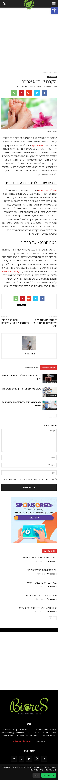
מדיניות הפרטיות (36, 769)
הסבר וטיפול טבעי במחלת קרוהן (41, 595)
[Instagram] (36, 758)
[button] (54, 10)
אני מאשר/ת (48, 775)
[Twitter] (29, 759)
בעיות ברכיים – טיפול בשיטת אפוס (40, 557)
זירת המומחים (51, 77)
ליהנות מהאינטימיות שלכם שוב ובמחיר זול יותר (45, 323)
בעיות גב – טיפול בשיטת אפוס (42, 582)
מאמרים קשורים (48, 367)
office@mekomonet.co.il (24, 741)
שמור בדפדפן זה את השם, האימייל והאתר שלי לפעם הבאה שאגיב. (28, 479)
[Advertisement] (29, 39)
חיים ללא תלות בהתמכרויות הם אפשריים (15, 321)
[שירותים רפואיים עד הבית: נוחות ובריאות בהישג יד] (50, 405)
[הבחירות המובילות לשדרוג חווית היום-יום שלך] (50, 378)
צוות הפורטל (47, 86)
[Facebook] (44, 759)
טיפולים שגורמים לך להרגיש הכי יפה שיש (38, 607)
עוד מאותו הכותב (31, 367)
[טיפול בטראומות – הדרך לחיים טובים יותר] (50, 392)
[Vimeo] (21, 759)
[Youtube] (14, 759)
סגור (36, 775)
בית (55, 72)
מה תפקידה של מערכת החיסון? (42, 570)
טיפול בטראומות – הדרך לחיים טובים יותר (21, 388)
